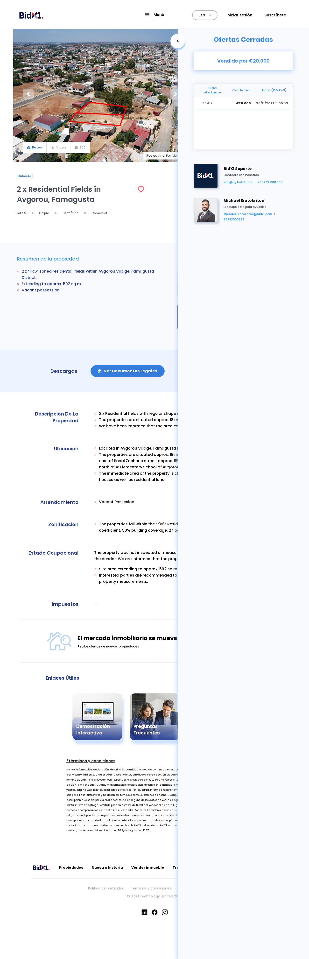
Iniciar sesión (239, 15)
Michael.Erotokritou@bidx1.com (248, 214)
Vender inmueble (147, 867)
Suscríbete (275, 15)
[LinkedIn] (144, 912)
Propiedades (71, 867)
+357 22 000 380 (270, 182)
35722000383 (234, 219)
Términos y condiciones (151, 888)
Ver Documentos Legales (130, 371)
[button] (154, 15)
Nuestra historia (107, 867)
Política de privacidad (106, 888)
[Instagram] (165, 912)
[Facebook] (154, 912)
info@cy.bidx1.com (238, 182)
